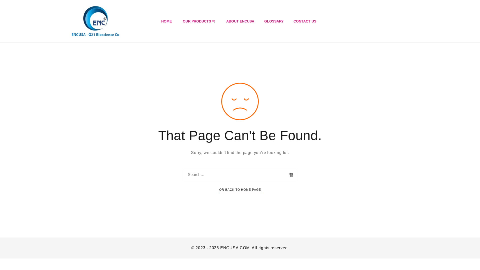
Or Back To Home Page (240, 189)
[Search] (291, 175)
